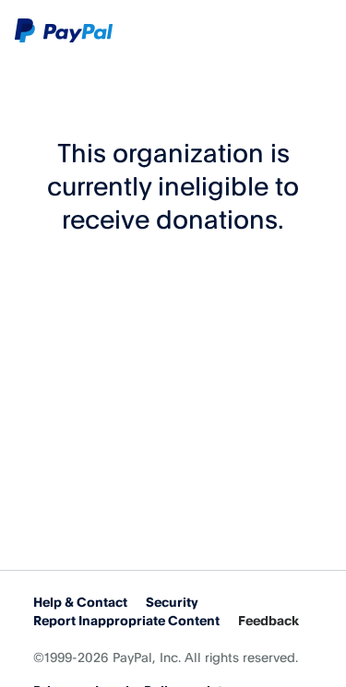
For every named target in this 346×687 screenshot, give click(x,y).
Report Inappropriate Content (126, 620)
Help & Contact (80, 602)
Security (172, 602)
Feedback (268, 620)
